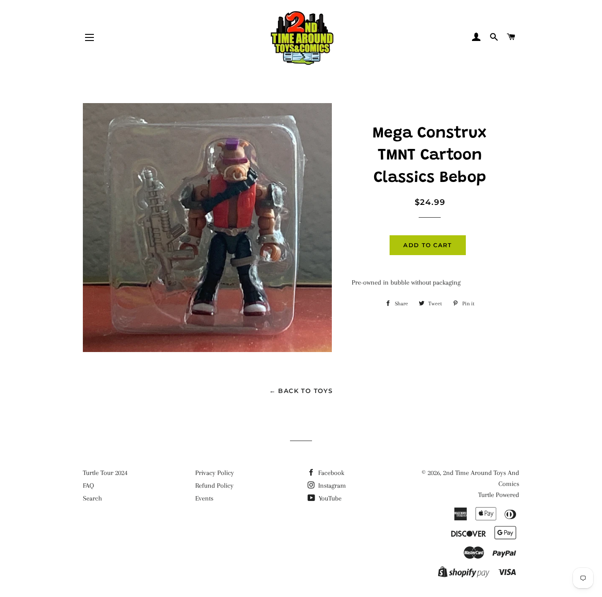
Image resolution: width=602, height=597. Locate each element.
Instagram (331, 485)
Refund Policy (214, 485)
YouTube (329, 498)
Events (204, 498)
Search (92, 498)
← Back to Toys (301, 391)
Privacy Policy (214, 473)
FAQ (88, 485)
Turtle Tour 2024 (105, 473)
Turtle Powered (498, 495)
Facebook (330, 473)
